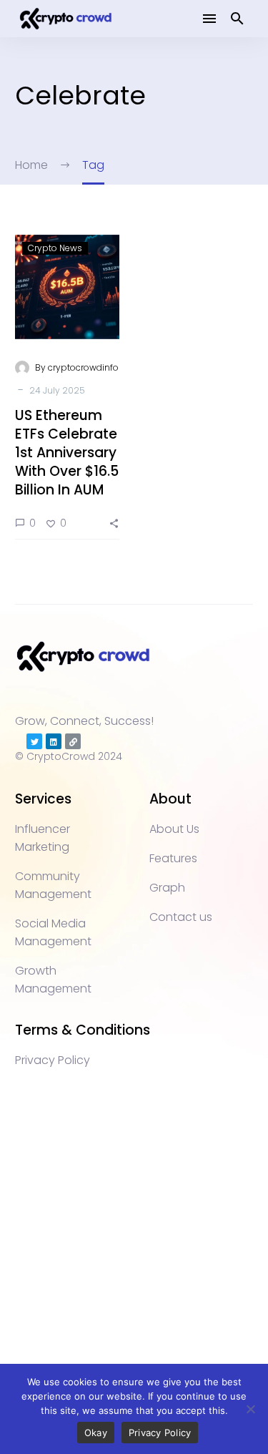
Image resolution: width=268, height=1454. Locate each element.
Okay (95, 1432)
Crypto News (55, 248)
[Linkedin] (53, 741)
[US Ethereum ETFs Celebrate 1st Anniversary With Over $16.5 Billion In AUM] (67, 287)
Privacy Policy (160, 1432)
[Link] (73, 741)
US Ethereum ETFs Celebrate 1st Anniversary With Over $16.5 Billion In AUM (67, 452)
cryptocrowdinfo (83, 367)
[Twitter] (34, 741)
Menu (209, 18)
